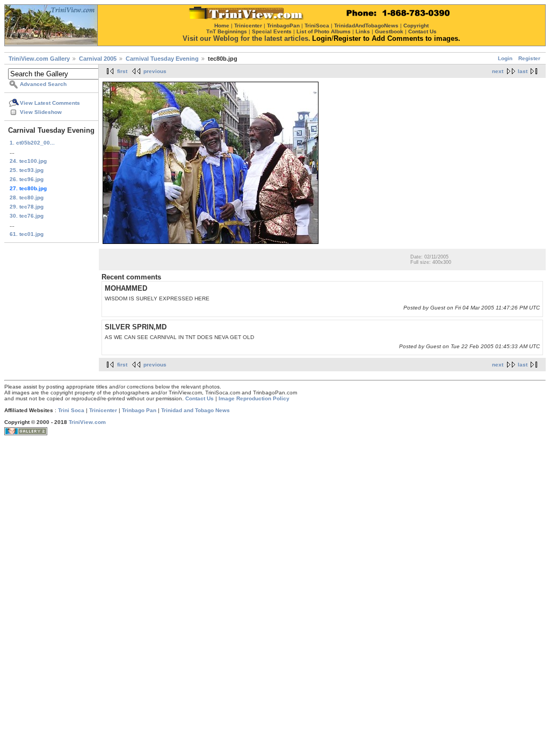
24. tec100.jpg (28, 161)
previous (155, 71)
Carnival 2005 (98, 58)
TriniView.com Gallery (39, 58)
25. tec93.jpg (27, 170)
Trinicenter (103, 410)
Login (505, 58)
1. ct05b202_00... (32, 143)
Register (529, 58)
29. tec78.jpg (27, 207)
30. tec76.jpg (27, 216)
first (122, 71)
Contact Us (199, 398)
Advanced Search (43, 84)
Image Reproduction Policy (254, 398)
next (497, 71)
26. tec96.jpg (27, 179)
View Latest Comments (50, 103)
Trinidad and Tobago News (195, 410)
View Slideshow (41, 112)
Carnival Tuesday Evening (162, 58)
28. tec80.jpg (27, 197)
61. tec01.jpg (27, 234)
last (522, 71)
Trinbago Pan (139, 410)
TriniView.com (87, 422)
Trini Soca (71, 410)
